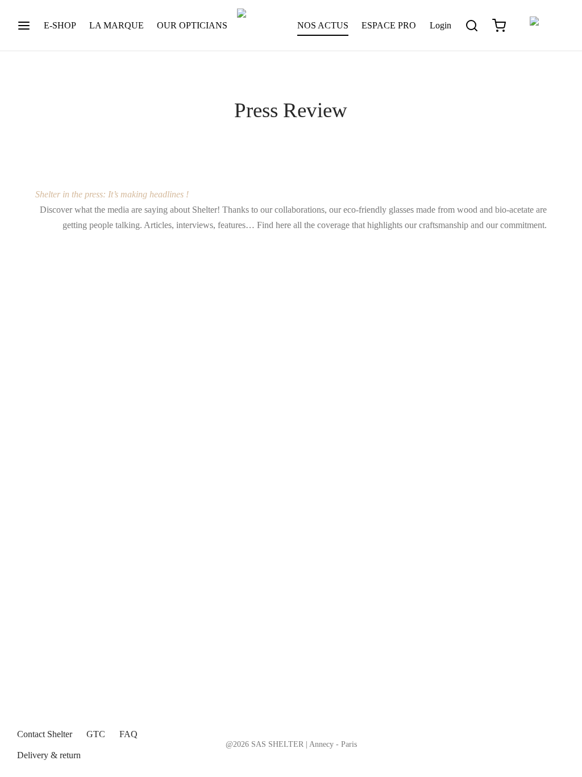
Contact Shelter (44, 734)
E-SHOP (60, 25)
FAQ (128, 734)
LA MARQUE (116, 25)
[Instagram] (533, 732)
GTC (95, 734)
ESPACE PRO (388, 25)
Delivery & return (49, 755)
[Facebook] (510, 732)
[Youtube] (556, 732)
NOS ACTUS (322, 25)
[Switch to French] (542, 26)
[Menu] (24, 25)
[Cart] (499, 25)
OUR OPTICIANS (192, 25)
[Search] (472, 25)
